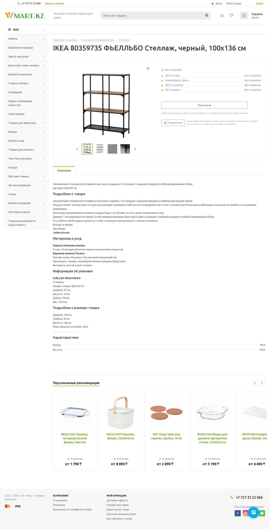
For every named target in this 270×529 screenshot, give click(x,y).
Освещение (15, 92)
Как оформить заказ (119, 518)
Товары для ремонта (21, 149)
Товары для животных (22, 122)
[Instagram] (246, 513)
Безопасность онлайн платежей (72, 509)
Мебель (13, 38)
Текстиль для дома (20, 158)
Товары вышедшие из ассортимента (21, 222)
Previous (77, 149)
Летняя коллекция (19, 185)
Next (135, 149)
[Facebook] (238, 513)
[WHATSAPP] (262, 513)
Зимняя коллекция (19, 203)
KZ (257, 3)
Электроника (16, 113)
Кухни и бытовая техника (23, 65)
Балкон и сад (16, 140)
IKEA (16, 29)
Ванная (12, 131)
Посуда (12, 167)
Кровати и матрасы (20, 74)
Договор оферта (117, 500)
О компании (60, 500)
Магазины (59, 504)
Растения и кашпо (19, 212)
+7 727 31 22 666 (31, 3)
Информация (116, 495)
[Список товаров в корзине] (251, 18)
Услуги (12, 194)
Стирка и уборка (18, 83)
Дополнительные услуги (121, 514)
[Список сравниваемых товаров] (222, 16)
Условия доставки (118, 504)
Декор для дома (18, 56)
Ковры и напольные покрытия (20, 103)
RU (261, 3)
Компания (60, 495)
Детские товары (18, 176)
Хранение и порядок (20, 47)
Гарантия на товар (118, 509)
